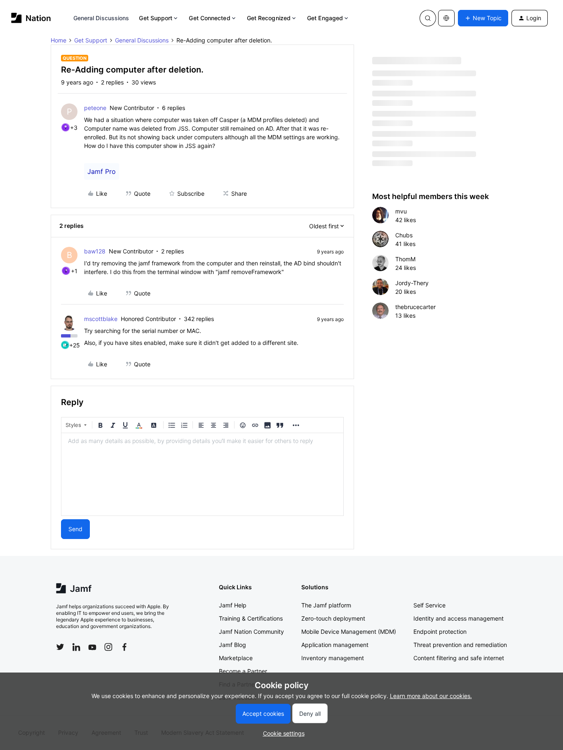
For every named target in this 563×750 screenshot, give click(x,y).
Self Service (429, 605)
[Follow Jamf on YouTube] (92, 647)
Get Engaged (325, 17)
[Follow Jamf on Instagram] (108, 647)
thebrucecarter (415, 306)
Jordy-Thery (412, 282)
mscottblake (100, 318)
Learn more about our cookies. (431, 695)
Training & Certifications (251, 618)
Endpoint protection (440, 631)
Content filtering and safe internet (458, 657)
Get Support (155, 17)
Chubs (404, 235)
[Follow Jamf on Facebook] (124, 647)
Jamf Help (232, 605)
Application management (334, 644)
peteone (95, 107)
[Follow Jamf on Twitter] (60, 647)
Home (58, 40)
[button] (483, 18)
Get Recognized (269, 17)
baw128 (95, 251)
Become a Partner (243, 671)
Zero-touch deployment (333, 618)
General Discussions (101, 17)
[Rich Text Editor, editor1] (202, 474)
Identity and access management (458, 618)
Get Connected (209, 17)
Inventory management (332, 657)
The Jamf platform (326, 605)
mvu (401, 211)
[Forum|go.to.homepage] (31, 18)
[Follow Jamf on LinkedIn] (76, 647)
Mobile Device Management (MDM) (348, 631)
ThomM (405, 258)
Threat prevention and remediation (460, 644)
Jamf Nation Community (251, 631)
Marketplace (236, 657)
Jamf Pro (101, 171)
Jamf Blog (232, 644)
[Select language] (446, 18)
